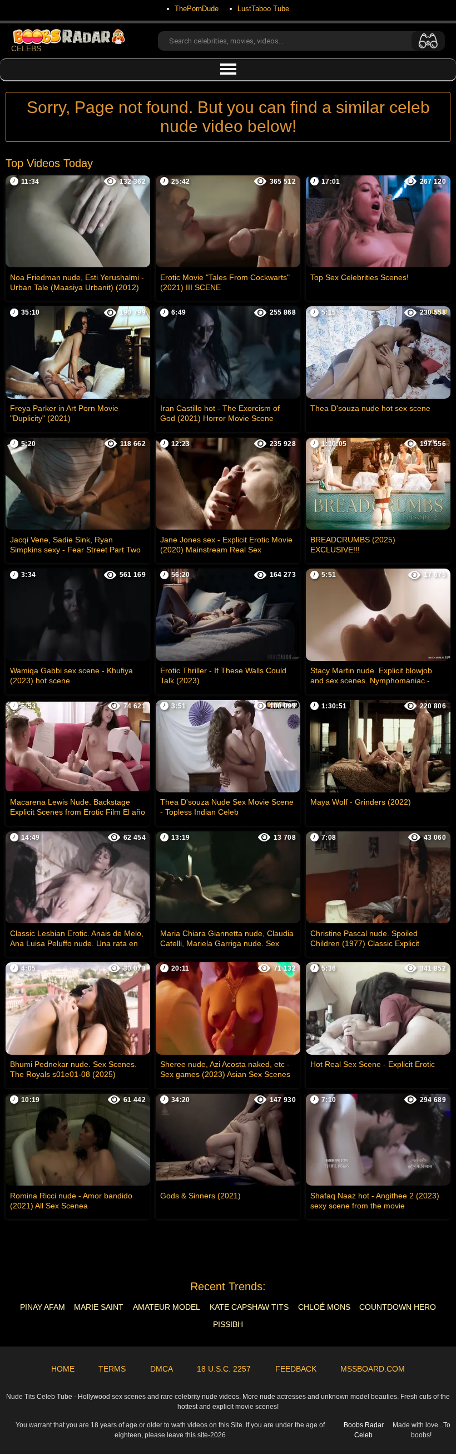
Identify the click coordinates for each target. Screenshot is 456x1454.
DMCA (161, 1368)
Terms (112, 1368)
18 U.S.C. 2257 (224, 1368)
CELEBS (26, 48)
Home (63, 1368)
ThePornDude (197, 8)
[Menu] (228, 69)
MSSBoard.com (372, 1368)
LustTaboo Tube (263, 8)
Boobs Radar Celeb (364, 1430)
